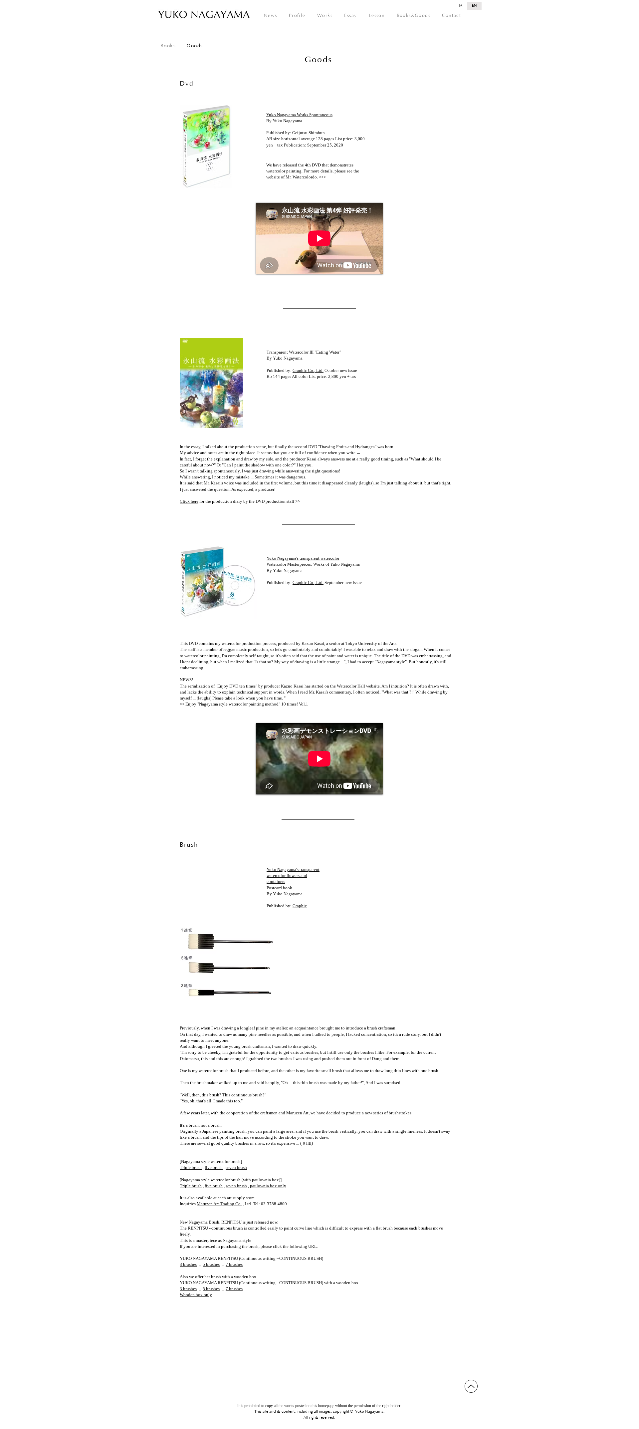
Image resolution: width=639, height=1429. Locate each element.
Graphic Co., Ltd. (308, 370)
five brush (214, 1167)
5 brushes (211, 1264)
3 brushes (188, 1264)
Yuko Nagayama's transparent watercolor (303, 558)
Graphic (300, 905)
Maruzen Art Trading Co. (219, 1203)
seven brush (236, 1167)
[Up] (471, 1386)
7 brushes (234, 1264)
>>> (322, 176)
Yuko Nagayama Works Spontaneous (299, 114)
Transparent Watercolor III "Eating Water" (304, 352)
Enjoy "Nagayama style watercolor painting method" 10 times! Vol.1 (246, 704)
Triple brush (191, 1167)
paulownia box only (268, 1185)
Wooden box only (196, 1294)
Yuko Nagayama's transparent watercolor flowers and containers (293, 875)
